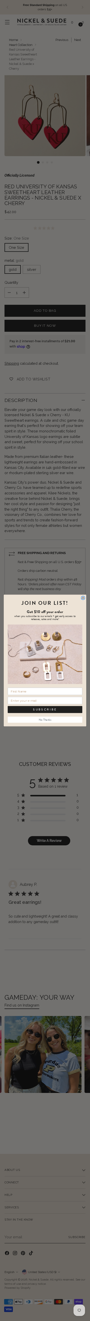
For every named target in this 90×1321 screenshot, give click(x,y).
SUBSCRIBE (45, 709)
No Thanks (45, 719)
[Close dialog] (83, 598)
